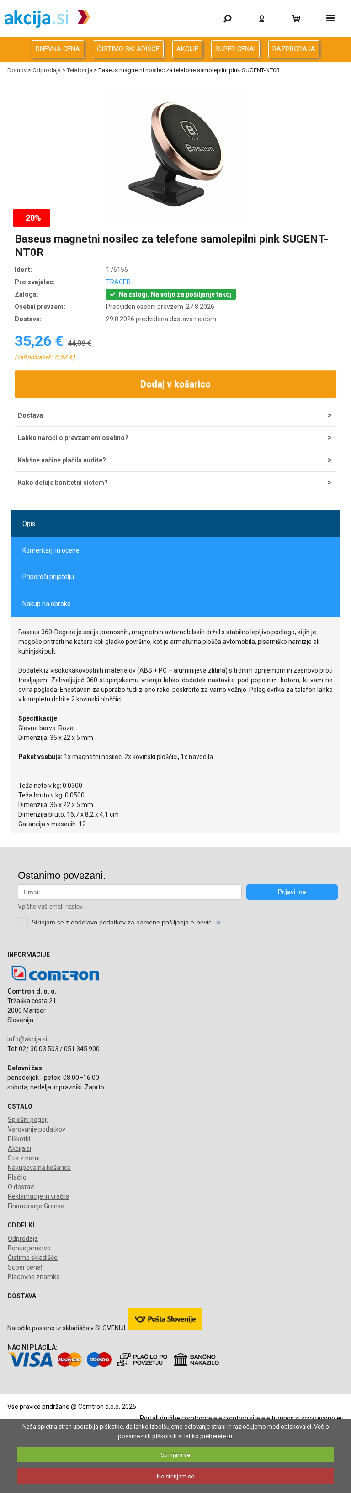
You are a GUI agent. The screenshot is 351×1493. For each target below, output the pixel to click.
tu (229, 1436)
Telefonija (79, 70)
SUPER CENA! (235, 49)
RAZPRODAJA (293, 49)
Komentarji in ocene (51, 550)
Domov (17, 70)
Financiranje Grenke (36, 1206)
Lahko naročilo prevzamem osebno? (73, 437)
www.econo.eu (322, 1418)
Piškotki (19, 1138)
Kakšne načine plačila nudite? (62, 460)
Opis (28, 523)
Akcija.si (19, 1148)
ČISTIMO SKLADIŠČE (128, 49)
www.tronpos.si (277, 1418)
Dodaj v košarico (175, 383)
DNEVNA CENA (58, 49)
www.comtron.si (230, 1418)
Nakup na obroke (46, 603)
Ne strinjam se (175, 1476)
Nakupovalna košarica (39, 1167)
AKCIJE (187, 49)
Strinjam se (175, 1454)
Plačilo (17, 1177)
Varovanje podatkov (36, 1129)
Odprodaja (46, 70)
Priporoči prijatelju (48, 576)
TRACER (118, 282)
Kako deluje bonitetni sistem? (63, 482)
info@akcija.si (27, 1039)
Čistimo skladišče (33, 1257)
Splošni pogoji (28, 1119)
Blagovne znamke (34, 1276)
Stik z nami (24, 1158)
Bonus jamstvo (29, 1248)
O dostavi (21, 1186)
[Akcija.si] (47, 18)
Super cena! (25, 1267)
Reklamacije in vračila (38, 1196)
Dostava (30, 415)
